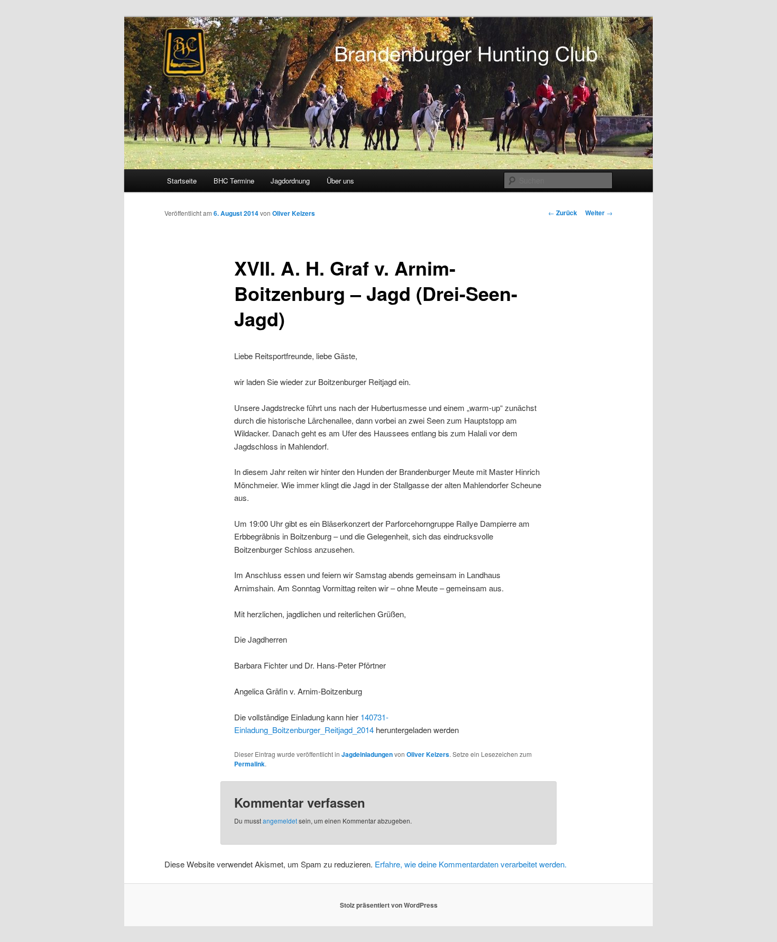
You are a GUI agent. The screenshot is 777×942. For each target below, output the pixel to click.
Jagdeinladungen (367, 754)
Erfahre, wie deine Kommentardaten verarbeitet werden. (471, 864)
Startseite (182, 181)
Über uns (340, 181)
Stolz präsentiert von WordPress (389, 905)
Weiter (599, 212)
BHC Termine (234, 181)
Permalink (249, 764)
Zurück (562, 212)
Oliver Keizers (293, 213)
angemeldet (280, 820)
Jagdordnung (290, 181)
